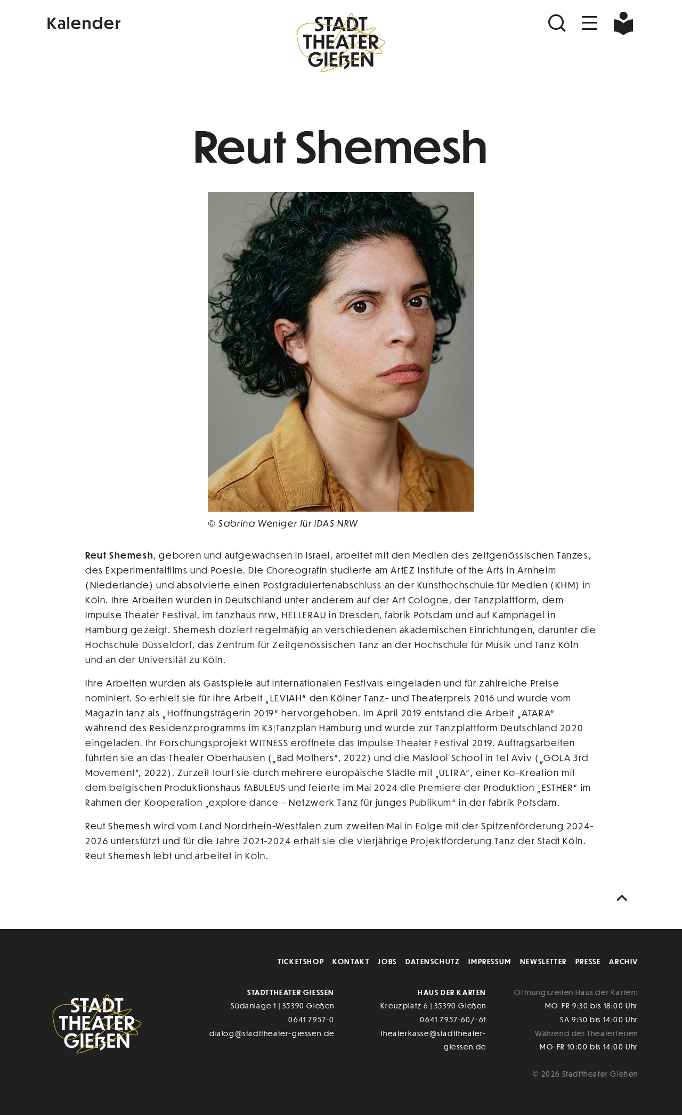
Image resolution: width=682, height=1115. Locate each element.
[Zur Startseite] (341, 45)
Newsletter (543, 961)
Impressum (489, 961)
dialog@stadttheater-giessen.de (272, 1033)
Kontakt (350, 961)
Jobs (387, 961)
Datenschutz (432, 961)
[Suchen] (558, 23)
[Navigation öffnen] (590, 23)
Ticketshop (301, 961)
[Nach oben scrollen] (624, 898)
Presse (588, 961)
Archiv (623, 961)
